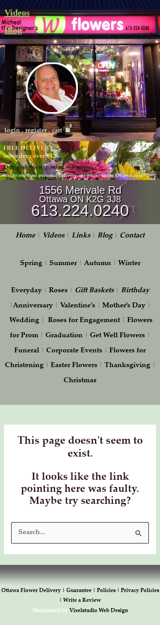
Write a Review (82, 600)
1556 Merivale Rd (80, 190)
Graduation (64, 335)
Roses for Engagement (84, 320)
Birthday (135, 290)
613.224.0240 (80, 210)
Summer (63, 263)
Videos (17, 12)
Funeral (26, 351)
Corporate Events (74, 351)
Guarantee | (81, 590)
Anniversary (33, 306)
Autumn (97, 263)
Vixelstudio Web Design (98, 610)
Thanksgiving (127, 365)
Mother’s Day (123, 306)
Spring (31, 263)
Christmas (80, 380)
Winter (129, 263)
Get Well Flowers (117, 335)
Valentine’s (77, 306)
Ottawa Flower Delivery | (33, 590)
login (12, 131)
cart (57, 131)
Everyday (26, 290)
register (36, 131)
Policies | (109, 590)
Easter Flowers (74, 365)
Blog (13, 30)
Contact (132, 236)
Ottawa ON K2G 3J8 (80, 199)
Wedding (24, 320)
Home (25, 236)
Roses (58, 290)
